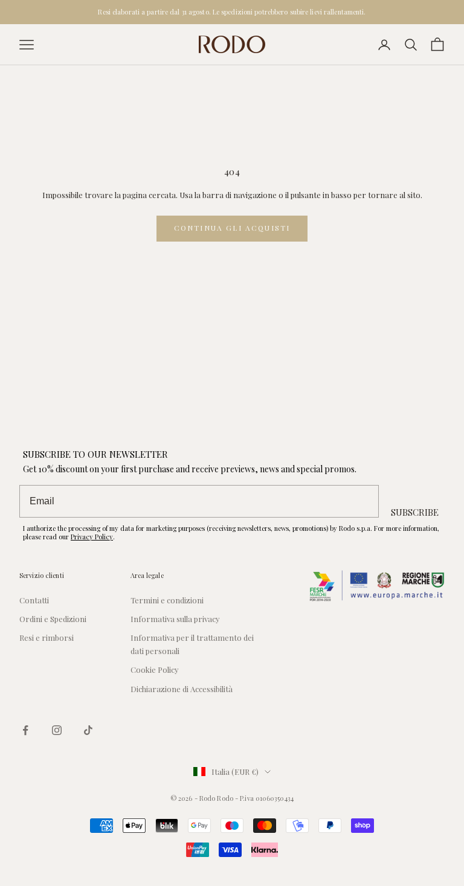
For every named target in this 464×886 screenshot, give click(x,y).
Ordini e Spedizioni (52, 619)
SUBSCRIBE (415, 512)
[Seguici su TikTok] (88, 730)
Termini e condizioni (167, 600)
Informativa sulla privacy (175, 619)
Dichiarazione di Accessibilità (181, 689)
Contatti (34, 600)
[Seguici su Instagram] (57, 730)
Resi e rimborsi (46, 637)
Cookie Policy (154, 669)
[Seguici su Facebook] (25, 730)
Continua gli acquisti (232, 228)
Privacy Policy (92, 536)
